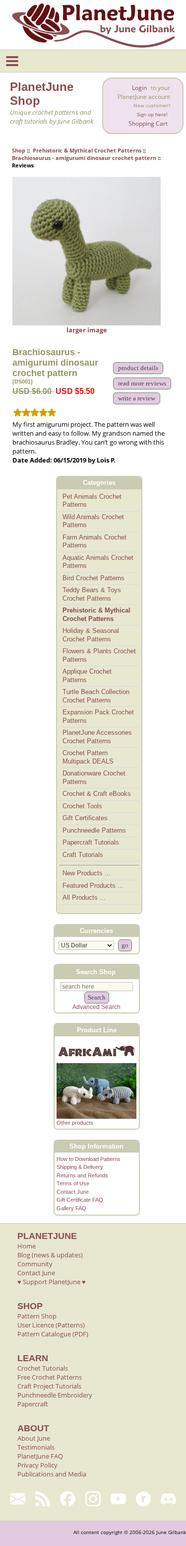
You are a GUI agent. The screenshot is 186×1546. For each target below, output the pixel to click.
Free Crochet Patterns (49, 1377)
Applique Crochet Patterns (87, 676)
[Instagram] (93, 1499)
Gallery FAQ (71, 1208)
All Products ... (84, 897)
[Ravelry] (143, 1499)
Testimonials (36, 1447)
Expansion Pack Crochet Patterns (98, 716)
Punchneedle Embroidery (54, 1395)
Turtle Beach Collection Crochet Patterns (95, 696)
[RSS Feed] (43, 1499)
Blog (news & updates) (50, 1254)
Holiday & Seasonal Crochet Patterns (90, 635)
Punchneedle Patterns (94, 830)
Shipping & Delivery (80, 1167)
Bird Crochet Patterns (93, 578)
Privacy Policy (37, 1465)
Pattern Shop (37, 1316)
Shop (18, 150)
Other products (75, 1123)
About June (33, 1438)
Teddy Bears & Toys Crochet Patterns (91, 594)
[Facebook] (67, 1499)
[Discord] (168, 1499)
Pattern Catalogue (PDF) (52, 1333)
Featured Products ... (93, 885)
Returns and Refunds (82, 1175)
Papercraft (32, 1403)
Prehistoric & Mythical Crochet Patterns (87, 150)
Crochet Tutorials (42, 1368)
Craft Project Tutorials (49, 1386)
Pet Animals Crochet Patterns (92, 501)
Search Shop (96, 972)
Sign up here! (152, 114)
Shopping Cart (148, 123)
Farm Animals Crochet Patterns (94, 541)
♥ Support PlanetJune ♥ (51, 1281)
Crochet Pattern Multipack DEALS (88, 757)
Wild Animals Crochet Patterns (93, 521)
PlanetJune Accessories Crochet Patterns (97, 737)
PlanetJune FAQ (40, 1456)
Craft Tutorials (82, 854)
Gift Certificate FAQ (80, 1200)
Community (35, 1263)
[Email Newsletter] (17, 1499)
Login (139, 87)
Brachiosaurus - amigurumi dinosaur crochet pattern (84, 157)
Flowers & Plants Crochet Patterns (99, 655)
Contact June (73, 1192)
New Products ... (86, 873)
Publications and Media (51, 1473)
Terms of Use (73, 1183)
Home (26, 1245)
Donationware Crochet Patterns (93, 777)
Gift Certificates (85, 818)
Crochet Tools (82, 806)
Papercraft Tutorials (90, 842)
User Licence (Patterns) (51, 1324)
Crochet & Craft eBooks (96, 793)
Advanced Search (96, 1007)
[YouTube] (118, 1499)
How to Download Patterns (89, 1159)
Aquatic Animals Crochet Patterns (97, 562)
